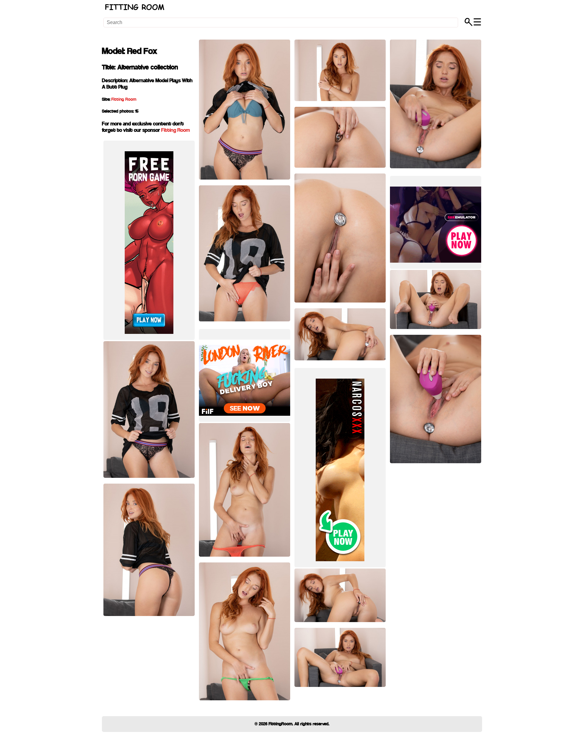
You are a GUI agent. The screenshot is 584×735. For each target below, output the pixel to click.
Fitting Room (123, 99)
